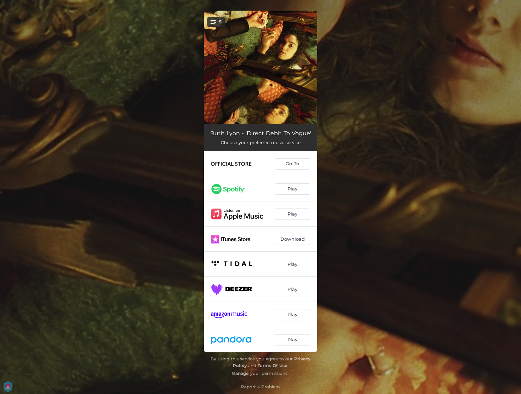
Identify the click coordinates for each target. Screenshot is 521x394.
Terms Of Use (272, 365)
